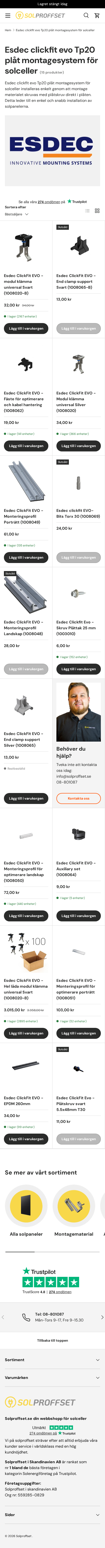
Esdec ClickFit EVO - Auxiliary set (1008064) (76, 868)
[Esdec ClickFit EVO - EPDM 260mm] (26, 1069)
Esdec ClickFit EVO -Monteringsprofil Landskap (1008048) (23, 628)
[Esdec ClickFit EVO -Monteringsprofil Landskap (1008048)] (26, 593)
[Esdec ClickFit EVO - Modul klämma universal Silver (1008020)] (78, 364)
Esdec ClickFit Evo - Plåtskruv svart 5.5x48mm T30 (75, 1103)
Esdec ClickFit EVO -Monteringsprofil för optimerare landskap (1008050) (24, 871)
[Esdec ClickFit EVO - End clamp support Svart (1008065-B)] (78, 247)
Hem (8, 30)
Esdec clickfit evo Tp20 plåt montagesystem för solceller (55, 30)
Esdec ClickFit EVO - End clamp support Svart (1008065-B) (76, 281)
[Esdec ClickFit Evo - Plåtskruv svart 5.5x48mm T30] (78, 1069)
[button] (97, 15)
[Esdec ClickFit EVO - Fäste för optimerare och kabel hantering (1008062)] (26, 364)
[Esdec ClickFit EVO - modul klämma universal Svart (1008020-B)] (26, 247)
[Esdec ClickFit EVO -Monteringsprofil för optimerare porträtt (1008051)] (78, 951)
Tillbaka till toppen (52, 1340)
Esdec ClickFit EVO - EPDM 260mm (23, 1100)
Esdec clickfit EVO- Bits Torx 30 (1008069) (78, 513)
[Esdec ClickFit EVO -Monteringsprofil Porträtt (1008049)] (26, 481)
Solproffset (24, 1536)
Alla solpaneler (26, 1234)
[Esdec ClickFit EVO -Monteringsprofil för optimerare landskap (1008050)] (26, 834)
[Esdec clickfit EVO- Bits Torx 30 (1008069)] (78, 481)
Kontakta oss (78, 798)
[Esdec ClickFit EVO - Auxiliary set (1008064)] (78, 834)
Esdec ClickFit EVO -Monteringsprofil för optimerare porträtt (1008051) (76, 989)
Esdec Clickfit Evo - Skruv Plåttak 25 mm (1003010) (76, 628)
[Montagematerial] (74, 1206)
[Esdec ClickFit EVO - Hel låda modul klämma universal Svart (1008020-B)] (26, 951)
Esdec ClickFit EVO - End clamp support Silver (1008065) (23, 739)
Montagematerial (73, 1234)
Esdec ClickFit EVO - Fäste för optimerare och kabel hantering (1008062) (24, 402)
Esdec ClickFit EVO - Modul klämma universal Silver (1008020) (76, 402)
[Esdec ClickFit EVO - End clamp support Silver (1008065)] (26, 705)
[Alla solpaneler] (26, 1206)
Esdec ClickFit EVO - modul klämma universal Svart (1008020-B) (23, 284)
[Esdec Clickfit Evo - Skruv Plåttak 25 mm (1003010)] (78, 593)
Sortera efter (15, 207)
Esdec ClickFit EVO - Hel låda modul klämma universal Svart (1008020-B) (26, 989)
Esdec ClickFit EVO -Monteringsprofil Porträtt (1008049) (23, 516)
